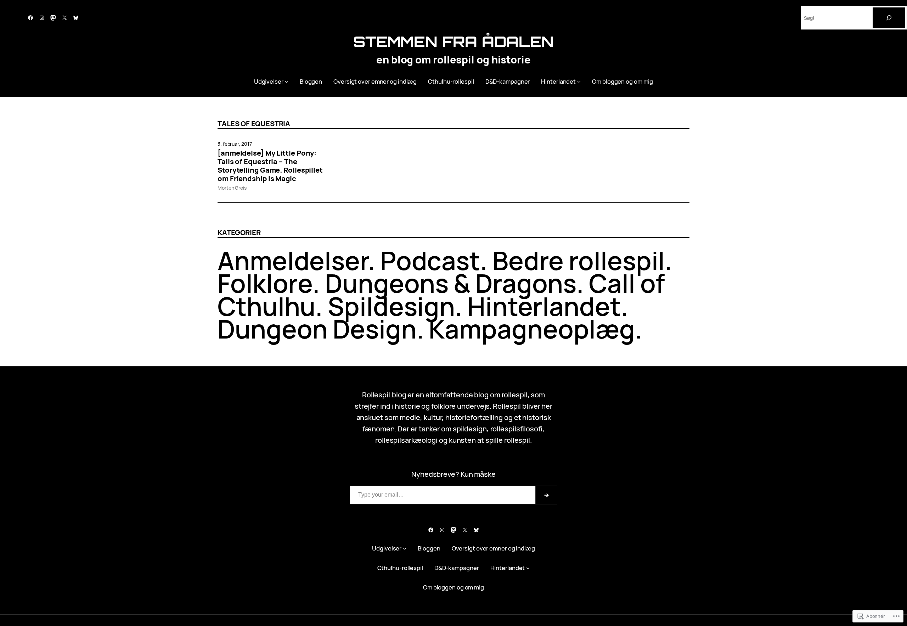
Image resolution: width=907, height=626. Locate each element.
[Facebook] (30, 18)
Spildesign (391, 306)
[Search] (889, 17)
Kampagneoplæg (532, 329)
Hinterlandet (544, 306)
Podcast (430, 260)
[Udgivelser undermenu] (286, 81)
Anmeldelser (293, 260)
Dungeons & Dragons (450, 283)
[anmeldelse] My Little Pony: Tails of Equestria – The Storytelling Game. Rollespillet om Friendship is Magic (270, 166)
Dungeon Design (317, 329)
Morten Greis (232, 187)
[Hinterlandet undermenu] (579, 81)
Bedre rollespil (578, 260)
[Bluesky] (76, 18)
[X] (64, 18)
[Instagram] (42, 18)
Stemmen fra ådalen (453, 41)
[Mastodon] (53, 18)
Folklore (265, 283)
